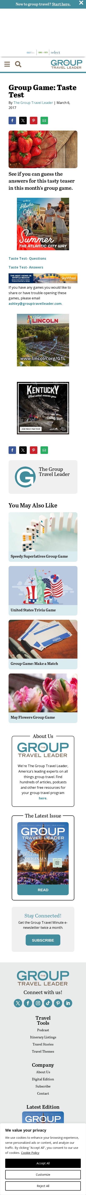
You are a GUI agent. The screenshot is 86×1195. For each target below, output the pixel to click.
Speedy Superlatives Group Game (39, 556)
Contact (43, 1093)
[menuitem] (7, 64)
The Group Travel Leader (33, 102)
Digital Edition (43, 1079)
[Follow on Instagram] (38, 1003)
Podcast (43, 1030)
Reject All (43, 1186)
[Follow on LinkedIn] (68, 1003)
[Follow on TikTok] (48, 1003)
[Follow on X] (18, 1003)
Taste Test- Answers (26, 267)
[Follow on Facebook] (28, 1003)
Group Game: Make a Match (34, 663)
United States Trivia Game (33, 609)
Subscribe (43, 1086)
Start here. (61, 4)
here (43, 798)
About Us (43, 1072)
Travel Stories (43, 1044)
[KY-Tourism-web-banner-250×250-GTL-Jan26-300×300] (43, 437)
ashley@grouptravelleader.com (35, 303)
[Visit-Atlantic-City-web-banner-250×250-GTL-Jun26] (43, 253)
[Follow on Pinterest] (58, 1003)
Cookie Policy (30, 1153)
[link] (12, 120)
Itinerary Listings (43, 1037)
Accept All (43, 1163)
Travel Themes (43, 1051)
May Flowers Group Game (33, 717)
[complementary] (43, 1159)
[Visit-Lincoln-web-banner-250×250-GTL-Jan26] (43, 369)
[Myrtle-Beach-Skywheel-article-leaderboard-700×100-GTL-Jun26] (43, 282)
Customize (43, 1175)
